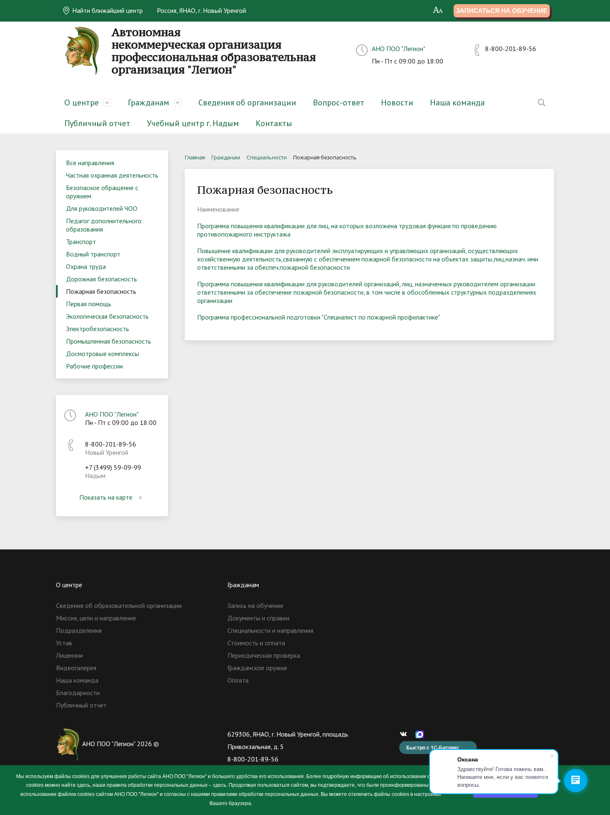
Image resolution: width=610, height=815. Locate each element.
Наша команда (457, 102)
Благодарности (78, 692)
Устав (64, 643)
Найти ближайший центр (107, 10)
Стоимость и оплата (256, 643)
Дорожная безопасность (101, 279)
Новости (397, 102)
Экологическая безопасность (107, 316)
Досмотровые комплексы (102, 353)
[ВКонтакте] (405, 734)
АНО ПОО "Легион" (398, 48)
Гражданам (148, 102)
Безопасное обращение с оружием (102, 191)
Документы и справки (258, 618)
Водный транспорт (93, 254)
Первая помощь (88, 304)
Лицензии (69, 655)
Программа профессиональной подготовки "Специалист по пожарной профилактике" (318, 317)
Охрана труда (86, 266)
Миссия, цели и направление (96, 618)
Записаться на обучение (501, 10)
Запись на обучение (255, 605)
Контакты (274, 123)
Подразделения (79, 630)
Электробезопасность (97, 329)
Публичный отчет (97, 123)
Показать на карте (105, 497)
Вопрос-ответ (338, 102)
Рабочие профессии (94, 366)
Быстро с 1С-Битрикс (432, 747)
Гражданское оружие (257, 668)
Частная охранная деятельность (112, 175)
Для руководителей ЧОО (101, 208)
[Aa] (438, 10)
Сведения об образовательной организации (119, 605)
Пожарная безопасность (101, 291)
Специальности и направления (270, 630)
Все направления (90, 163)
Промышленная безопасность (108, 341)
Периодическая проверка (263, 655)
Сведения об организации (247, 102)
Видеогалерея (76, 668)
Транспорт (81, 241)
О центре (81, 102)
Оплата (238, 680)
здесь (83, 785)
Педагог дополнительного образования (104, 225)
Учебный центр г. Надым (193, 123)
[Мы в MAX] (421, 734)
